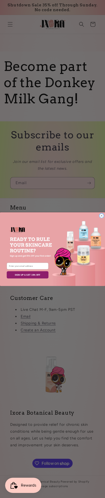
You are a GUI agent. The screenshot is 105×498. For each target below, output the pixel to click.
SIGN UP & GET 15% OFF (28, 275)
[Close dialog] (101, 215)
